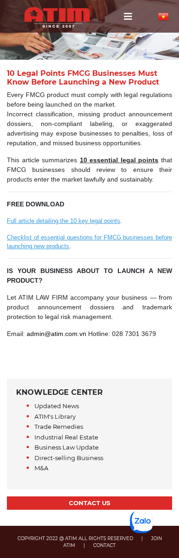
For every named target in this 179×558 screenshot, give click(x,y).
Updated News (56, 406)
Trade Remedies (58, 426)
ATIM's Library (55, 416)
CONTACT (104, 545)
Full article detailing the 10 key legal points (63, 220)
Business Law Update (66, 447)
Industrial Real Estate (66, 437)
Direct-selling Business (68, 457)
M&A (41, 468)
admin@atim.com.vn (56, 333)
